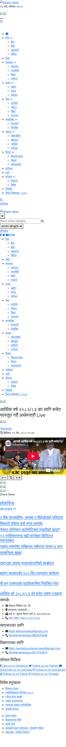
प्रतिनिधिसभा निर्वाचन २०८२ (19, 692)
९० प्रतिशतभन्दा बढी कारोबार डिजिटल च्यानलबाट (26, 538)
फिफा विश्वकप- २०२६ (16, 193)
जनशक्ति (10, 119)
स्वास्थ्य (14, 115)
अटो (7, 172)
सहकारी (15, 50)
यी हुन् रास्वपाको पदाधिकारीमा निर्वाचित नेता (29, 583)
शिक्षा (13, 111)
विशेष (13, 185)
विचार (8, 152)
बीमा (13, 46)
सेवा (7, 99)
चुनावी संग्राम (11, 709)
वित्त (7, 38)
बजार (8, 83)
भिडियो (8, 189)
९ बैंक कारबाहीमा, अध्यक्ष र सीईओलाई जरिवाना (31, 517)
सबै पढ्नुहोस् (6, 509)
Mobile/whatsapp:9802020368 (28, 635)
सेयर (7, 58)
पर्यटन (14, 107)
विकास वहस (17, 156)
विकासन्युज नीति (13, 720)
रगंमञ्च (14, 148)
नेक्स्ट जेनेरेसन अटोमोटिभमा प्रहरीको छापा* (30, 529)
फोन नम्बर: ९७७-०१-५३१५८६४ (24, 618)
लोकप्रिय (7, 503)
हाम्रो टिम (10, 724)
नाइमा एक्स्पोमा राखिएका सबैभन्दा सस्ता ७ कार (31, 546)
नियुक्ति (14, 127)
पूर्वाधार (14, 95)
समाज (8, 132)
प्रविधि (14, 103)
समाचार (9, 62)
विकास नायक (11, 688)
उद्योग (13, 87)
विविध (13, 54)
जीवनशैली (15, 136)
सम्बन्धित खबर (11, 552)
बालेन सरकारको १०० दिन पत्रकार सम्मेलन (29, 573)
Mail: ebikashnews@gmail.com (28, 631)
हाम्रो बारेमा (11, 716)
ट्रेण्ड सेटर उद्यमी (13, 697)
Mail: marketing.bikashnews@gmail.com (35, 648)
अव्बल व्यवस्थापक (14, 701)
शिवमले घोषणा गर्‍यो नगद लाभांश (21, 523)
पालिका (9, 168)
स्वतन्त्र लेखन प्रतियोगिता (18, 705)
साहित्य (14, 144)
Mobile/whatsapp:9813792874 (28, 652)
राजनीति (15, 70)
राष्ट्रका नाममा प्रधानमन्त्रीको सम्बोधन (27, 563)
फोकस (9, 176)
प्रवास (14, 78)
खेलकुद (14, 140)
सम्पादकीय (16, 164)
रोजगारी (14, 123)
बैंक (12, 42)
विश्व (13, 74)
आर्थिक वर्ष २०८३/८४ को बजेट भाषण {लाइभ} (31, 593)
